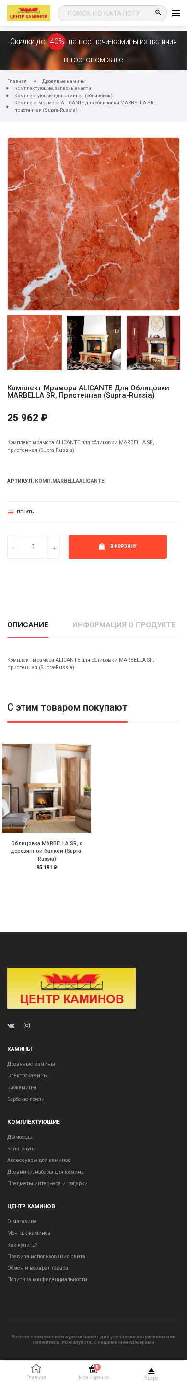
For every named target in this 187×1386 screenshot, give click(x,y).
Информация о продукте (123, 625)
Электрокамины (27, 1076)
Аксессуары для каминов (39, 1160)
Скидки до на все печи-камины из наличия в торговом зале (93, 50)
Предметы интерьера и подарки (47, 1183)
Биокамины (21, 1088)
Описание (27, 625)
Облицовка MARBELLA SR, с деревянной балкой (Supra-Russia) (47, 851)
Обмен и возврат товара (37, 1268)
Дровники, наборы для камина (45, 1172)
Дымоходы (20, 1137)
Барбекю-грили (26, 1099)
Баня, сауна (21, 1149)
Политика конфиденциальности (47, 1279)
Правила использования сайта (46, 1256)
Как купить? (22, 1245)
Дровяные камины (31, 1064)
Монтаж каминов (29, 1233)
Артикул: (20, 481)
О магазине (22, 1221)
